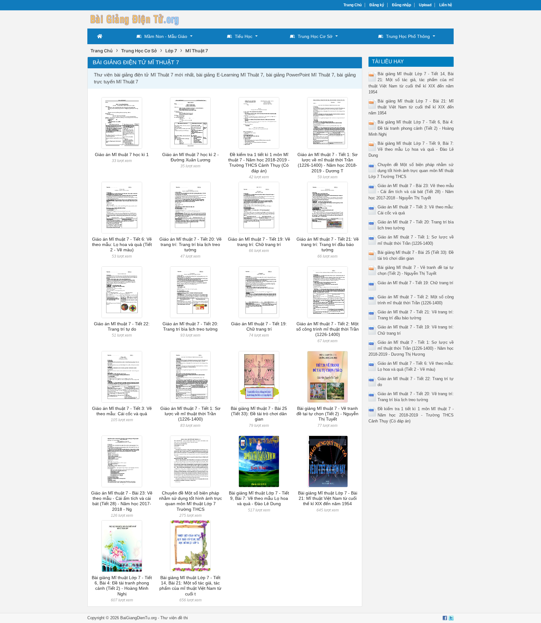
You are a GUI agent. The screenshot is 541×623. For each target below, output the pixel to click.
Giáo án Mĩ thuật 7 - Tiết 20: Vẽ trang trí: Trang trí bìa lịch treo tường (190, 245)
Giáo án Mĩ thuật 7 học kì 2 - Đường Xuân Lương (190, 157)
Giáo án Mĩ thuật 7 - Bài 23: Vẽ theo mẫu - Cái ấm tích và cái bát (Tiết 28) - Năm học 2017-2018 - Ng (121, 501)
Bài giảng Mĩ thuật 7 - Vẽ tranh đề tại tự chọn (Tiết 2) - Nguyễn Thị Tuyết (327, 414)
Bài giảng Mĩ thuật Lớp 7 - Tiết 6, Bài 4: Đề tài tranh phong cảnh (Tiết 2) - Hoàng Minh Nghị (122, 585)
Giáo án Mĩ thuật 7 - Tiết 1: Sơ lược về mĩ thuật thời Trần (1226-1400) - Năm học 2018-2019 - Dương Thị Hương (411, 348)
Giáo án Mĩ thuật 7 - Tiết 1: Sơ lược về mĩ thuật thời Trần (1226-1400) (190, 414)
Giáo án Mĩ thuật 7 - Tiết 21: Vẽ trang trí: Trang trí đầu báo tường (327, 245)
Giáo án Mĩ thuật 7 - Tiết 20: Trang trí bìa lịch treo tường (190, 326)
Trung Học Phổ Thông (408, 36)
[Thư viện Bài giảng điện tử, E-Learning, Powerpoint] (134, 18)
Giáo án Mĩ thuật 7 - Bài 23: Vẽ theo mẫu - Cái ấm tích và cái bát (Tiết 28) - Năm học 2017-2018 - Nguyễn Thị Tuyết (411, 191)
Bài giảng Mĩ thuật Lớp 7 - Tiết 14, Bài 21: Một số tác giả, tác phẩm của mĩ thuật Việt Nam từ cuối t (190, 585)
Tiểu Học (243, 36)
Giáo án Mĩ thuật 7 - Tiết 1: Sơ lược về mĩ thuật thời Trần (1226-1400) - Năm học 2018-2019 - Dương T (327, 162)
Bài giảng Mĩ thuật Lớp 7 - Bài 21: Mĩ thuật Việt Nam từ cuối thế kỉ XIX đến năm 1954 (327, 498)
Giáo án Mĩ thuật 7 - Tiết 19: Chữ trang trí (259, 326)
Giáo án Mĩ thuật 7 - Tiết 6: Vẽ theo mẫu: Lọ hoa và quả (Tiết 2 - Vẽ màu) (122, 245)
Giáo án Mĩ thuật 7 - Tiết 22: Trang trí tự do (122, 326)
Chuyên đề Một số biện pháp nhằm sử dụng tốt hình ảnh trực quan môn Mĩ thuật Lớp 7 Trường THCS (190, 501)
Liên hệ (445, 5)
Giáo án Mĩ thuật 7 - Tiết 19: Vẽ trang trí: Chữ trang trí (259, 242)
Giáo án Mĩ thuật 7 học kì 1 (122, 154)
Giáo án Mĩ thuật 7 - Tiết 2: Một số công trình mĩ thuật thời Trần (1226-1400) (327, 329)
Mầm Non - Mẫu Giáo (165, 36)
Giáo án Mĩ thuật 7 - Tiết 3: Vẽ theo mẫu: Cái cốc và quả (122, 411)
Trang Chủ (352, 5)
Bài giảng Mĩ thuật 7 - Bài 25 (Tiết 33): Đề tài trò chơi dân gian (259, 414)
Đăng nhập (401, 5)
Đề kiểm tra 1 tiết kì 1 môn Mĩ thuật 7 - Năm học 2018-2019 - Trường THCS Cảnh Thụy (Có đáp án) (259, 162)
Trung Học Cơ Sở (315, 36)
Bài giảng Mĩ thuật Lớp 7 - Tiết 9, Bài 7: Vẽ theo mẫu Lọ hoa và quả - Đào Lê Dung (259, 498)
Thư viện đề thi (174, 617)
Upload (425, 5)
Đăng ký (376, 5)
